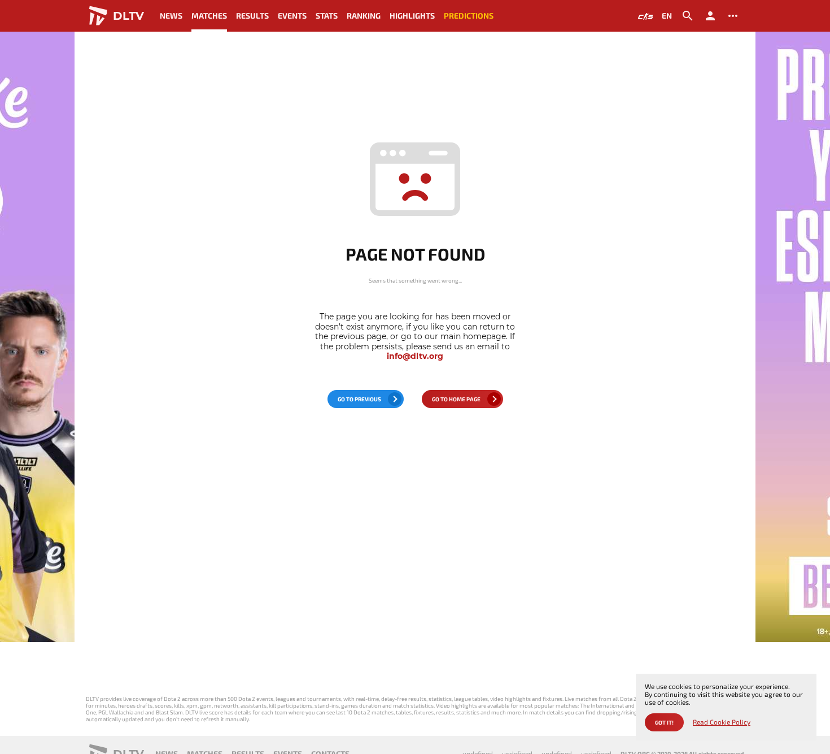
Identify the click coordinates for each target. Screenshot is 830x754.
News (171, 15)
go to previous (359, 399)
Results (252, 15)
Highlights (412, 15)
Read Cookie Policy (721, 722)
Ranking (364, 15)
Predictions (468, 15)
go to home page (456, 399)
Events (292, 15)
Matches (209, 15)
